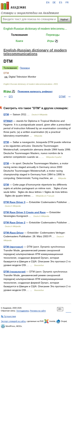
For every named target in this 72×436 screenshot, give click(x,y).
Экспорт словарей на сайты (13, 321)
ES (60, 2)
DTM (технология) (14, 271)
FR (67, 2)
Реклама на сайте (38, 311)
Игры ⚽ (52, 40)
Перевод (25, 67)
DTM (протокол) (13, 246)
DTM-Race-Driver (13, 232)
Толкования (19, 34)
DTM (6, 114)
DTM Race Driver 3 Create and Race (24, 212)
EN (47, 2)
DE (54, 2)
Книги (19, 40)
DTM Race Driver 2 (14, 222)
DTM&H (7, 120)
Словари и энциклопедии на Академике (30, 13)
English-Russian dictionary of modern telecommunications (36, 28)
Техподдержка (22, 311)
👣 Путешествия (8, 316)
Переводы (53, 34)
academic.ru (13, 5)
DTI (11, 96)
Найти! (64, 19)
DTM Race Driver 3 (14, 202)
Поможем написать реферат (35, 91)
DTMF (62, 96)
